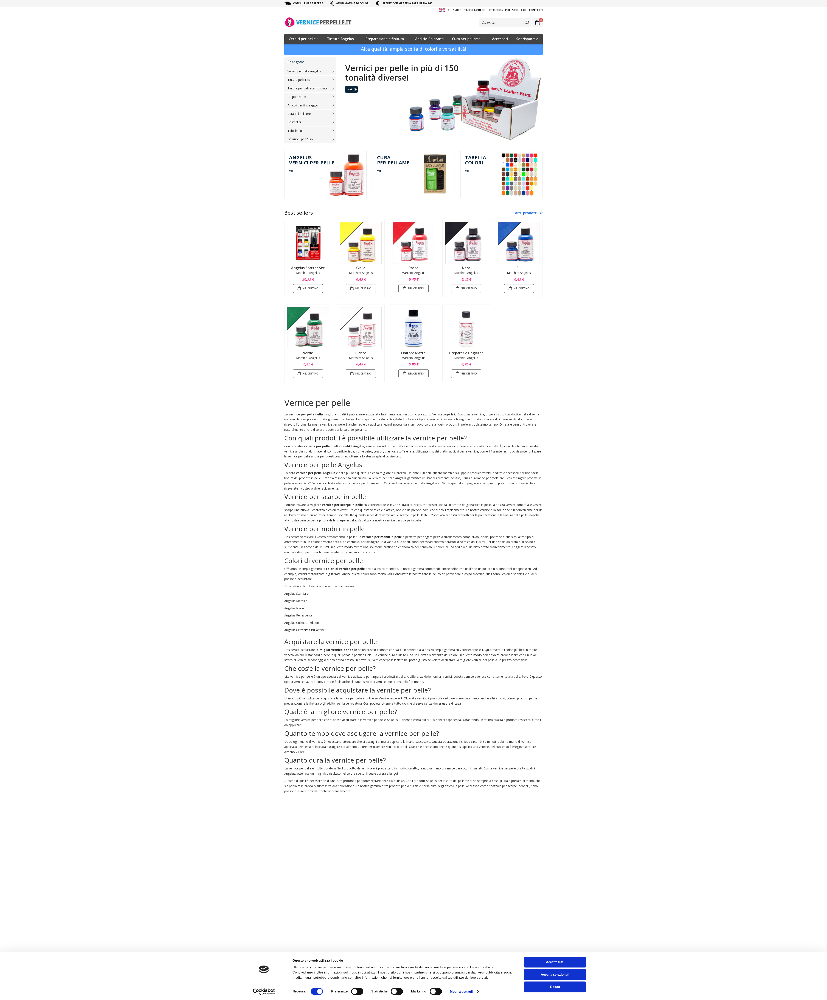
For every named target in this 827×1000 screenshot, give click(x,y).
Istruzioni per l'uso (503, 10)
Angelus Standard (296, 593)
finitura (508, 515)
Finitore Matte (413, 353)
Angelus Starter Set (308, 267)
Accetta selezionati (555, 974)
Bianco (360, 353)
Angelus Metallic (295, 601)
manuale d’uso (294, 552)
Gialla (360, 267)
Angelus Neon (294, 608)
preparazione (487, 515)
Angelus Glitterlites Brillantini (304, 630)
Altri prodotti (526, 213)
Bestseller (294, 122)
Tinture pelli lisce (299, 80)
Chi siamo (455, 10)
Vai (350, 89)
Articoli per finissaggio (303, 105)
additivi (454, 451)
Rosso (413, 267)
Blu (519, 267)
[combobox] (505, 22)
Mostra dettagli (461, 991)
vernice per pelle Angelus (389, 478)
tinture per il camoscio (366, 483)
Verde (308, 353)
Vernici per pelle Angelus (304, 71)
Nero (466, 267)
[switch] (357, 991)
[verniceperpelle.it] (318, 23)
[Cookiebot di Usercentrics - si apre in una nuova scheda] (264, 991)
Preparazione (297, 97)
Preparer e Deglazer (466, 353)
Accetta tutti (555, 962)
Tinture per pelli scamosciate (308, 88)
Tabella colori (475, 10)
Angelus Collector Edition (301, 623)
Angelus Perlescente (298, 615)
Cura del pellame (299, 114)
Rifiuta (555, 987)
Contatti (536, 10)
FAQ (523, 10)
